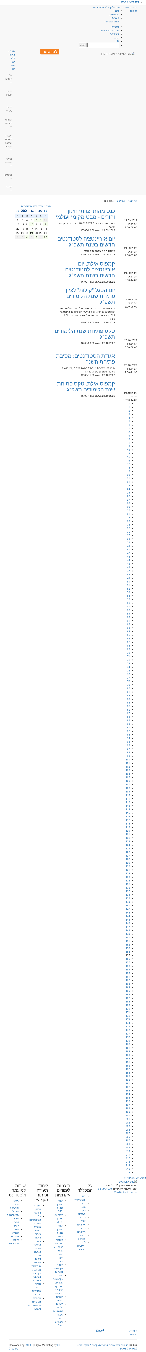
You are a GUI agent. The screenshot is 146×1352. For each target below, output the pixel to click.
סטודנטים (114, 14)
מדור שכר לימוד (16, 1222)
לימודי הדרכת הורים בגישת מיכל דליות (37, 1250)
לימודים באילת (59, 1323)
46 (128, 567)
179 (128, 1040)
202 (128, 1122)
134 (128, 880)
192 (128, 1087)
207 (128, 1140)
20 (128, 474)
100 (128, 759)
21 (128, 478)
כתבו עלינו (82, 1219)
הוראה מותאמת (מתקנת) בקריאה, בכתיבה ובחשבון (36, 1271)
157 (128, 962)
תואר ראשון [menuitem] (9, 92)
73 (128, 663)
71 (128, 656)
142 (128, 909)
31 (128, 514)
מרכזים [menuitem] (8, 174)
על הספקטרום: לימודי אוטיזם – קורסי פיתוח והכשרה (35, 1226)
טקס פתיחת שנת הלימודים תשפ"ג (85, 333)
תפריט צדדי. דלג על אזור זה (36, 206)
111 (128, 798)
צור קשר (114, 34)
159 (128, 969)
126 (128, 852)
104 (128, 773)
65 (128, 635)
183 (128, 1055)
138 (128, 894)
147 (128, 926)
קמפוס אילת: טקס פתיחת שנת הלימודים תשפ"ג (86, 386)
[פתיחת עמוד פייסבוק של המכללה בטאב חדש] (103, 1330)
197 (128, 1104)
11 (128, 442)
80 (128, 688)
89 (128, 720)
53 (128, 592)
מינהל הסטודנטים (13, 1213)
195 (128, 1097)
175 (128, 1026)
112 (128, 802)
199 (128, 1112)
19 (128, 471)
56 (128, 603)
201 (128, 1119)
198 (128, 1108)
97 (128, 748)
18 (128, 467)
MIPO (29, 1345)
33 (128, 521)
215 (128, 1168)
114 (128, 809)
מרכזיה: (132, 1192)
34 (128, 524)
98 (128, 752)
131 (128, 869)
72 (128, 659)
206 (128, 1136)
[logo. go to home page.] (117, 53)
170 (128, 1008)
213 (128, 1161)
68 (128, 645)
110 (128, 795)
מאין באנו (83, 1204)
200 (128, 1115)
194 (128, 1094)
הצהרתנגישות (133, 8)
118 (128, 823)
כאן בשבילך (81, 1212)
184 (128, 1058)
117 (128, 820)
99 (128, 756)
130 (128, 866)
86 (128, 709)
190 (128, 1079)
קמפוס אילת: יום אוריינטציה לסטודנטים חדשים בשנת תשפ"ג (90, 269)
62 (128, 624)
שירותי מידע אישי (109, 30)
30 (128, 510)
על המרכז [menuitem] (8, 76)
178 (128, 1037)
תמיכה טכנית (15, 1230)
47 (128, 571)
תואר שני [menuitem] (9, 108)
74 (128, 667)
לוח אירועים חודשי (81, 1245)
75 (128, 670)
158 (128, 966)
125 (128, 848)
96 (128, 745)
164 (128, 987)
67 (128, 642)
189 (128, 1076)
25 (128, 492)
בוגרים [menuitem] (115, 18)
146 (128, 923)
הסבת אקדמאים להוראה (58, 1268)
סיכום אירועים (81, 1229)
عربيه (116, 37)
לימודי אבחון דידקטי (37, 1209)
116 (128, 816)
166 (128, 994)
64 (128, 631)
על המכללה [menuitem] (85, 1187)
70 (128, 652)
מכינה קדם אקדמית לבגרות (36, 1289)
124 (128, 845)
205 (128, 1133)
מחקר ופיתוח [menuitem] (8, 160)
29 (128, 506)
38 (128, 538)
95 (128, 741)
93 (128, 734)
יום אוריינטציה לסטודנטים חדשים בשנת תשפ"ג (86, 241)
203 (128, 1126)
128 (128, 859)
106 (128, 781)
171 (128, 1012)
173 (128, 1019)
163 (128, 983)
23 (128, 485)
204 (128, 1129)
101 (128, 763)
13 (128, 449)
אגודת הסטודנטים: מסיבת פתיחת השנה (85, 358)
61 (128, 620)
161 (128, 976)
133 (128, 877)
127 (128, 855)
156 (128, 958)
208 (128, 1144)
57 (128, 606)
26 (128, 496)
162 (128, 980)
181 (128, 1047)
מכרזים (81, 1238)
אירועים (121, 200)
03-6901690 (105, 1188)
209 (128, 1147)
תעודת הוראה (59, 1298)
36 (128, 531)
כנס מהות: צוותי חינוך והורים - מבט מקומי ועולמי (85, 213)
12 (128, 446)
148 (128, 930)
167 (128, 998)
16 (128, 460)
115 (128, 813)
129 (128, 862)
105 (128, 777)
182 (128, 1051)
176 (128, 1030)
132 (128, 873)
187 (128, 1069)
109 (128, 791)
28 (128, 503)
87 (128, 713)
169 (128, 1005)
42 (128, 553)
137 (128, 891)
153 (128, 948)
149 (128, 934)
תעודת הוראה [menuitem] (8, 121)
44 (128, 560)
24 (128, 489)
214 (128, 1165)
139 (128, 898)
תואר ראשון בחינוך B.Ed (60, 1206)
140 (128, 902)
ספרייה (115, 26)
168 (128, 1001)
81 (128, 692)
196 (128, 1101)
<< (45, 210)
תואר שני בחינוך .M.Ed (58, 1218)
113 (128, 805)
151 (128, 941)
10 (128, 439)
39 (128, 542)
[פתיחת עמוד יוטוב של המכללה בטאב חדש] (100, 1330)
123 (128, 841)
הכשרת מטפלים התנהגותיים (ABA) (34, 1303)
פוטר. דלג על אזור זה (135, 1177)
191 (128, 1083)
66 (128, 638)
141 (128, 905)
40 (128, 546)
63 (128, 627)
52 (128, 588)
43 (128, 556)
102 (128, 766)
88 (128, 716)
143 (128, 912)
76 (128, 674)
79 (128, 684)
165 (128, 991)
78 (128, 681)
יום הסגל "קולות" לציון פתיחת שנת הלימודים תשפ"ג (90, 295)
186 (128, 1065)
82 (128, 695)
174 (128, 1023)
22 (128, 482)
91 (128, 727)
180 (128, 1044)
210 (128, 1151)
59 (128, 613)
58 (128, 610)
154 (128, 951)
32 (128, 517)
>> (18, 210)
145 (128, 919)
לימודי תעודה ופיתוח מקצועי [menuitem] (8, 141)
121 (128, 834)
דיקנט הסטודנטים (13, 1241)
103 (128, 770)
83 (128, 699)
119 (128, 827)
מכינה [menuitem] (9, 187)
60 (128, 617)
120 (128, 830)
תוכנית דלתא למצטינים (58, 1307)
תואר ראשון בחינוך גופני (60, 1231)
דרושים (81, 1235)
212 (128, 1158)
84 (128, 702)
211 (128, 1154)
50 (128, 581)
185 (128, 1062)
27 (128, 499)
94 (128, 738)
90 (128, 724)
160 (128, 973)
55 (128, 599)
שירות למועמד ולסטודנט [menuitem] (17, 1190)
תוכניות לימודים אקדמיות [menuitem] (62, 1190)
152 (128, 944)
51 (128, 585)
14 (128, 453)
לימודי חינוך (60, 1316)
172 (128, 1015)
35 (128, 528)
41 (128, 549)
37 (128, 535)
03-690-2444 (121, 1192)
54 (128, 595)
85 (128, 706)
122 (128, 837)
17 (128, 464)
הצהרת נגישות (111, 21)
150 (128, 937)
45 (128, 563)
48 (128, 574)
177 (128, 1033)
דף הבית (132, 200)
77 (128, 677)
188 (128, 1072)
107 (128, 784)
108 (128, 788)
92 (128, 731)
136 (128, 887)
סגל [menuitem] (116, 10)
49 (128, 578)
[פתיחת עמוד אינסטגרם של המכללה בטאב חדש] (97, 1330)
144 (128, 916)
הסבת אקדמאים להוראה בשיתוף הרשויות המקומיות (58, 1284)
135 (128, 884)
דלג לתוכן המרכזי (130, 2)
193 (128, 1090)
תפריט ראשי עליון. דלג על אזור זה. (111, 7)
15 (128, 457)
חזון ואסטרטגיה (79, 1197)
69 (128, 649)
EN (117, 41)
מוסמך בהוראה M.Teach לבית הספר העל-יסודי (58, 1250)
